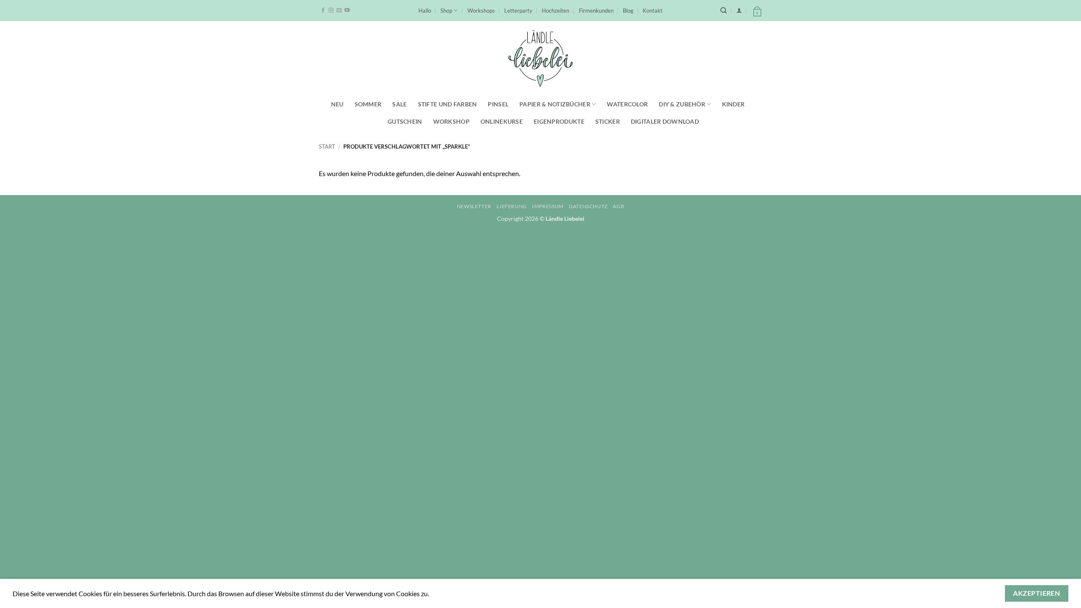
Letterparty (518, 10)
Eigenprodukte (559, 121)
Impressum (548, 206)
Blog (628, 10)
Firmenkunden (596, 10)
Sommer (368, 104)
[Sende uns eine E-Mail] (339, 11)
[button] (739, 10)
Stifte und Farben (447, 104)
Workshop (451, 121)
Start (327, 146)
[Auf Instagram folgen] (331, 11)
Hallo (424, 10)
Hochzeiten (555, 10)
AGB (618, 206)
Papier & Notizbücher (554, 104)
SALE (399, 104)
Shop (446, 10)
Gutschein (405, 121)
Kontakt (653, 10)
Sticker (607, 121)
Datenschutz (588, 206)
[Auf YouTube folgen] (347, 11)
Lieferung (512, 206)
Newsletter (474, 206)
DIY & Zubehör (682, 104)
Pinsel (498, 104)
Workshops (481, 10)
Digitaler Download (665, 121)
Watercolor (627, 104)
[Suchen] (723, 10)
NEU (337, 104)
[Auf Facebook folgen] (323, 11)
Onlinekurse (502, 121)
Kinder (733, 104)
